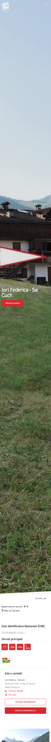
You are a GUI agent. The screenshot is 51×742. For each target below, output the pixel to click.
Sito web (12, 694)
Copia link (42, 599)
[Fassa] (5, 6)
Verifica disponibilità (25, 710)
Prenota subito (12, 303)
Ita (46, 4)
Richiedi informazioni (25, 702)
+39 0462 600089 (15, 691)
